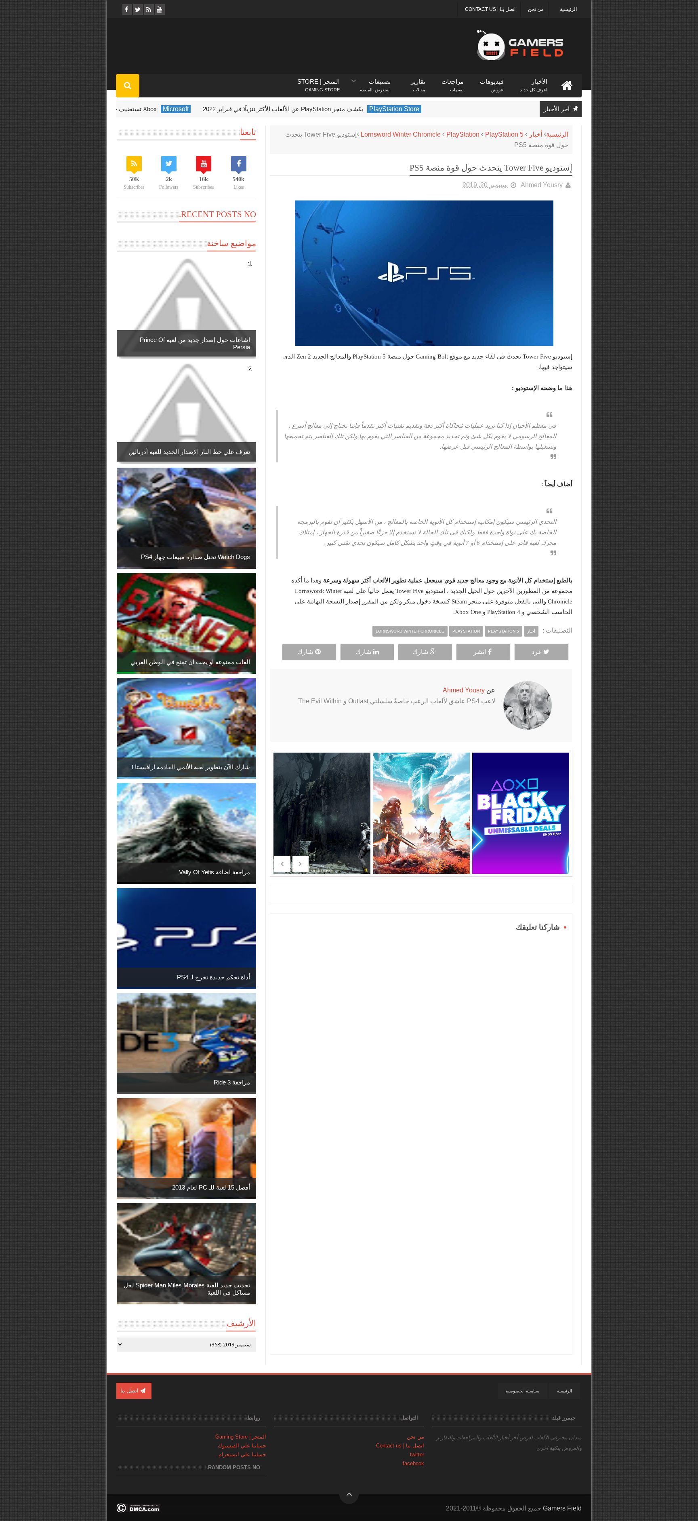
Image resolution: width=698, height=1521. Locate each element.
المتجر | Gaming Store (240, 1437)
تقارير (418, 82)
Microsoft (229, 108)
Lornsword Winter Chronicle (401, 134)
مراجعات (453, 82)
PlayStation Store (447, 108)
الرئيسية (568, 9)
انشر (479, 651)
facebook (413, 1463)
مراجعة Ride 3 (232, 1082)
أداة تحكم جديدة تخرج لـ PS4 (213, 977)
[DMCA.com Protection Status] (138, 1510)
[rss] (148, 9)
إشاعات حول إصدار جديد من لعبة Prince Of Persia (195, 343)
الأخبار (533, 82)
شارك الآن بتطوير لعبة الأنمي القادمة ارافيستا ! (191, 767)
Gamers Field (562, 1508)
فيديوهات (492, 82)
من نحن (535, 9)
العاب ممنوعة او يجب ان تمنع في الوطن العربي (190, 661)
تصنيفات (375, 82)
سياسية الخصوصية (522, 1390)
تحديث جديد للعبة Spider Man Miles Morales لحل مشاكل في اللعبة (187, 1289)
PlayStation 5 (504, 134)
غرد (536, 651)
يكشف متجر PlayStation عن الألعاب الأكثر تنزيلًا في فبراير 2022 (336, 108)
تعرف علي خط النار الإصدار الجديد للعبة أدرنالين (189, 451)
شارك (420, 651)
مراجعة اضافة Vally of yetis (214, 872)
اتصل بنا (130, 1391)
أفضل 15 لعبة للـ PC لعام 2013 (211, 1187)
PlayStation (462, 134)
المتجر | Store (318, 82)
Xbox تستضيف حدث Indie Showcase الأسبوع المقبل (142, 108)
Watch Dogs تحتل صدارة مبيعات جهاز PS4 (195, 556)
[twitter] (137, 9)
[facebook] (126, 9)
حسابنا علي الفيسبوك (242, 1446)
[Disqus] (421, 1035)
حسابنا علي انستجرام (242, 1454)
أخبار (535, 134)
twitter (417, 1454)
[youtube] (159, 9)
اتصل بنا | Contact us (490, 9)
